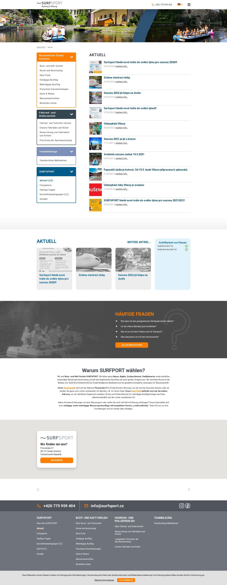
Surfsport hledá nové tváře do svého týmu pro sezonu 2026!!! (140, 62)
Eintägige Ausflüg (49, 80)
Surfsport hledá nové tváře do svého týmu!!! (130, 108)
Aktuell (46, 241)
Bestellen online (48, 103)
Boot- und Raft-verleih (92, 517)
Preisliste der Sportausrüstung (56, 140)
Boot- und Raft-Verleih (51, 66)
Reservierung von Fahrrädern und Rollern (54, 134)
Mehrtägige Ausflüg (50, 84)
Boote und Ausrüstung (51, 70)
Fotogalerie (46, 185)
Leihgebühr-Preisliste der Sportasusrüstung (126, 540)
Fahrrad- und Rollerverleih (125, 519)
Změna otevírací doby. (117, 77)
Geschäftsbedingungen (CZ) (54, 194)
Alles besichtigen (132, 345)
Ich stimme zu (126, 580)
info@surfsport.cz (107, 506)
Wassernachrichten (49, 98)
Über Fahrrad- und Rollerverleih (129, 526)
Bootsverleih (70, 388)
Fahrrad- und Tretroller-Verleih (55, 123)
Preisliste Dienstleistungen (54, 89)
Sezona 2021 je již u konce (119, 139)
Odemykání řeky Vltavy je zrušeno (124, 185)
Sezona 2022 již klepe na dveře (122, 92)
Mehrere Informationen (104, 580)
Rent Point (45, 75)
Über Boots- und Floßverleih (89, 523)
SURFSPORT (41, 47)
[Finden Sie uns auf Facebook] (187, 505)
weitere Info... (122, 66)
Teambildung (163, 517)
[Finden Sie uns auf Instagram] (181, 505)
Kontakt (44, 199)
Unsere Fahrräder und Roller (54, 128)
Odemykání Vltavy (114, 123)
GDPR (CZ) (42, 549)
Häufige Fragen (44, 538)
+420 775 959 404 (163, 4)
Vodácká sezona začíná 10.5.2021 (124, 154)
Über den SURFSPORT (47, 523)
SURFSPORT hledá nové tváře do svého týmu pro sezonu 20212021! (144, 200)
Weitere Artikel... (139, 242)
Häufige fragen (47, 190)
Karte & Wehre (47, 94)
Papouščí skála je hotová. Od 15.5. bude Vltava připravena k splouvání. (146, 169)
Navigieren (57, 460)
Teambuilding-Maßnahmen (53, 160)
